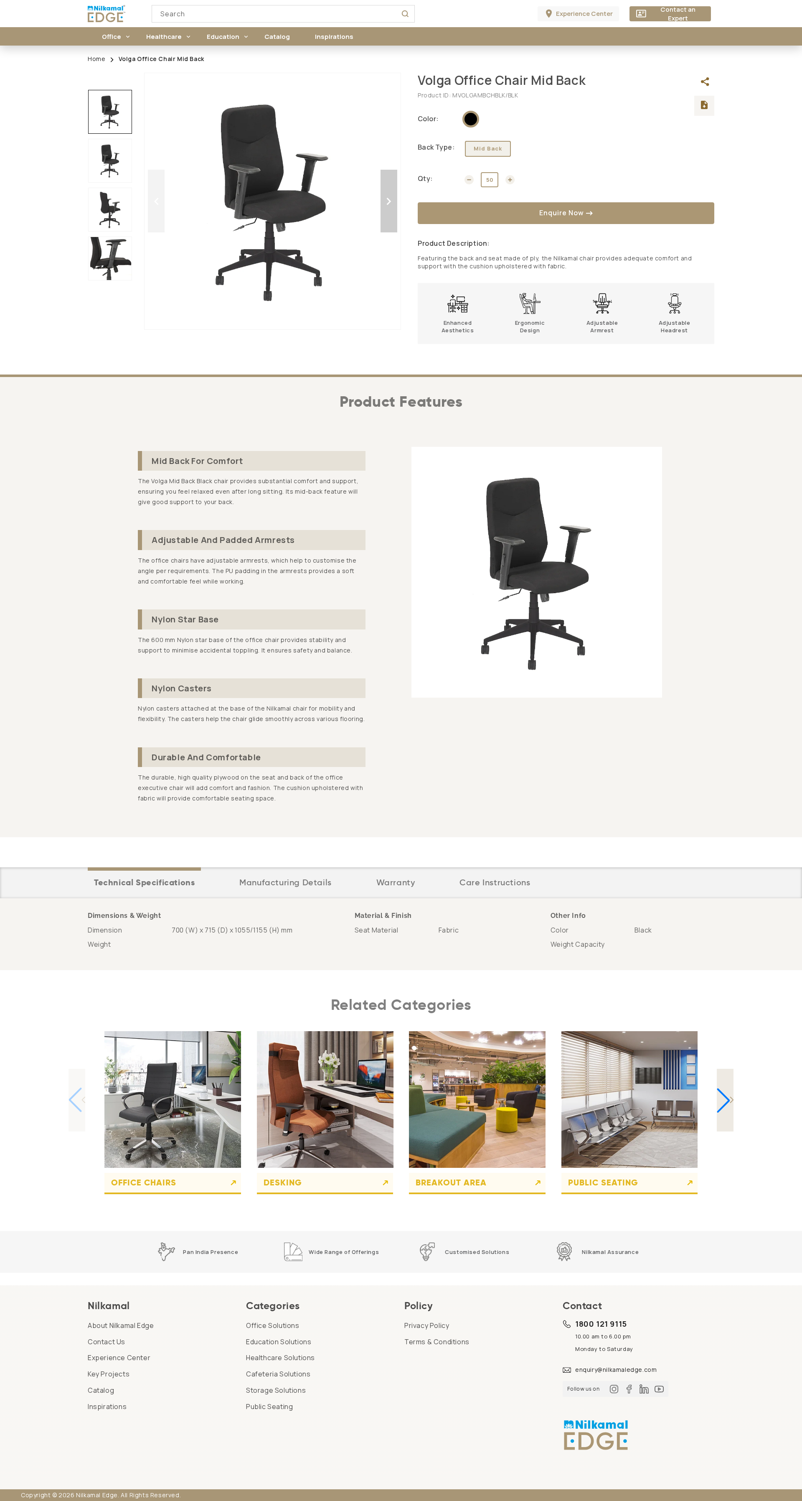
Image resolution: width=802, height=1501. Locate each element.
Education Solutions (278, 1341)
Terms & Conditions (437, 1341)
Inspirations (107, 1406)
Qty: (425, 178)
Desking (283, 1182)
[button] (111, 36)
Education (223, 36)
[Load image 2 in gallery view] (110, 161)
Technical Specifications (144, 882)
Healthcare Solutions (280, 1357)
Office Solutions (272, 1325)
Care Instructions (494, 882)
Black (470, 119)
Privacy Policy (426, 1325)
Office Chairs (143, 1182)
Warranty (395, 882)
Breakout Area (451, 1182)
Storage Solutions (276, 1390)
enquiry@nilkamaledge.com (616, 1370)
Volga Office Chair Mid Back (161, 59)
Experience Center (119, 1357)
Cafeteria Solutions (278, 1374)
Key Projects (108, 1374)
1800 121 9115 (601, 1324)
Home (96, 59)
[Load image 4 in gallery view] (110, 258)
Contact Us (106, 1341)
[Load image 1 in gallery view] (110, 112)
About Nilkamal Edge (121, 1325)
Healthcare (164, 36)
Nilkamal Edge (97, 1495)
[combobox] (283, 13)
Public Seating (603, 1182)
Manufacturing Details (285, 882)
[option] (273, 201)
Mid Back (488, 148)
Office (111, 36)
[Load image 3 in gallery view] (110, 210)
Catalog (101, 1390)
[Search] (405, 13)
